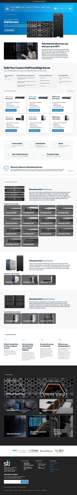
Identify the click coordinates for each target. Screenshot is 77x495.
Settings (51, 471)
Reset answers (70, 90)
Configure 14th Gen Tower (11, 130)
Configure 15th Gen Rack (34, 110)
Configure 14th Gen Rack (11, 110)
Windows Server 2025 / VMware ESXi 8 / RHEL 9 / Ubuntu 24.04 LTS (26, 78)
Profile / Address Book (54, 469)
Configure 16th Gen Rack (57, 110)
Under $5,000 (42, 77)
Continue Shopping (54, 462)
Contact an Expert (9, 30)
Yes (6, 79)
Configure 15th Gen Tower (34, 130)
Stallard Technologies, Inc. (12, 487)
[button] (61, 8)
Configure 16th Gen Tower (58, 130)
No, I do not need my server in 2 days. (65, 82)
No (9, 79)
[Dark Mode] (56, 8)
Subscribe (24, 481)
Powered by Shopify (22, 487)
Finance (51, 467)
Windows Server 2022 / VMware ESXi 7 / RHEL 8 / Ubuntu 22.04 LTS (26, 82)
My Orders (52, 464)
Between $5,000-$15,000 (44, 80)
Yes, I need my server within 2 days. (64, 78)
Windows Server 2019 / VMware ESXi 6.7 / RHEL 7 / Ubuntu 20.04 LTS (26, 86)
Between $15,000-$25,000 (45, 83)
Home (5, 14)
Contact (51, 466)
